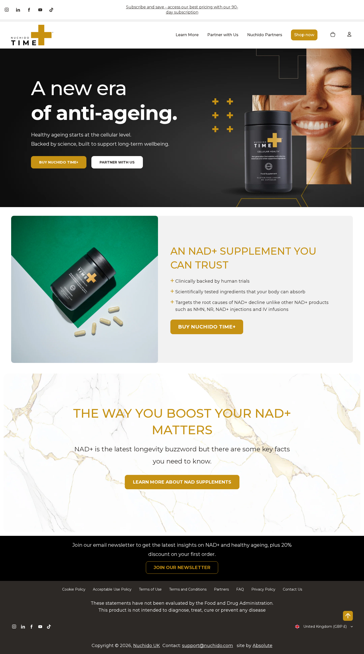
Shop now (304, 34)
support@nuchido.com (207, 645)
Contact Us (292, 589)
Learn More (187, 34)
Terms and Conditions (188, 589)
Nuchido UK (146, 645)
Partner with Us (222, 34)
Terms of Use (150, 589)
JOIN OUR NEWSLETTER (182, 567)
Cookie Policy (73, 589)
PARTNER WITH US (117, 162)
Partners (221, 589)
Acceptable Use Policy (112, 589)
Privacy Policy (263, 589)
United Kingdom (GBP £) (325, 626)
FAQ (240, 589)
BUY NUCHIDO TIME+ (58, 162)
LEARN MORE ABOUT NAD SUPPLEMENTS (182, 482)
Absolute (262, 645)
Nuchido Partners (264, 34)
